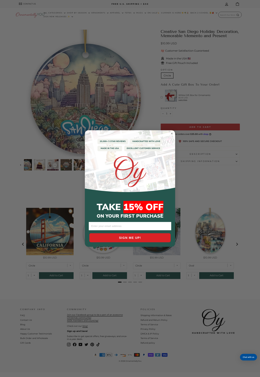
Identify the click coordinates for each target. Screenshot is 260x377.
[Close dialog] (172, 133)
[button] (248, 357)
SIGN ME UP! (130, 237)
